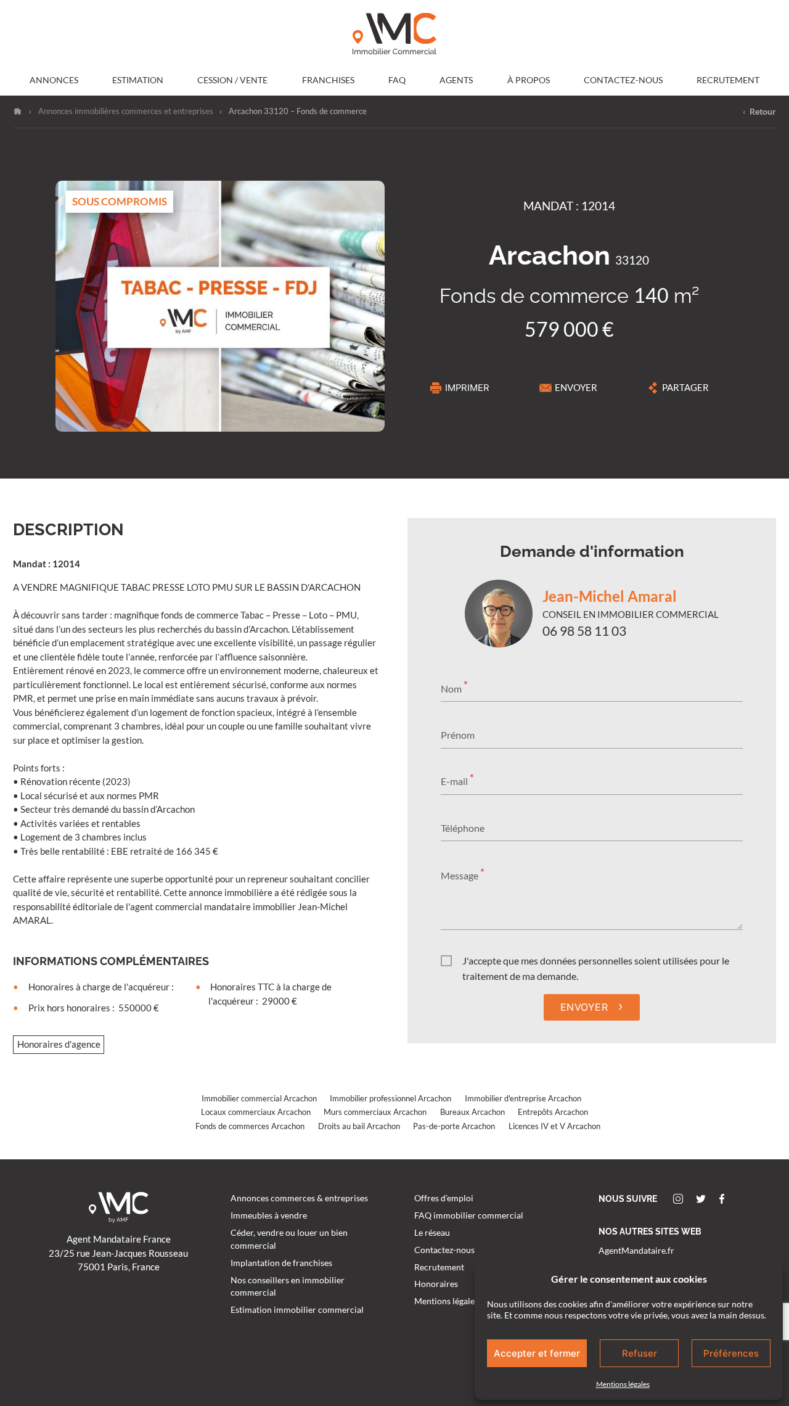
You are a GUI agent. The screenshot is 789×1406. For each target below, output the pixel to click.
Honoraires (436, 1284)
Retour (759, 112)
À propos (528, 80)
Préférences (731, 1353)
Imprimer (467, 387)
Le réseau (432, 1233)
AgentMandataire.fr (636, 1251)
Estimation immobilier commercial (297, 1310)
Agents (456, 80)
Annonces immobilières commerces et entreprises (125, 111)
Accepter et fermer (537, 1353)
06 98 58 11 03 (584, 630)
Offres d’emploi (443, 1198)
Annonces (54, 80)
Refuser (639, 1353)
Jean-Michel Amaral (609, 596)
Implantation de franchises (281, 1263)
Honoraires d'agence (58, 1044)
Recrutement (728, 80)
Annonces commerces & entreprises (299, 1198)
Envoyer (576, 387)
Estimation (137, 80)
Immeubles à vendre (269, 1215)
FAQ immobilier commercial (468, 1215)
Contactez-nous (623, 80)
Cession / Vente (232, 80)
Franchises (328, 80)
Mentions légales (623, 1384)
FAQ (397, 80)
